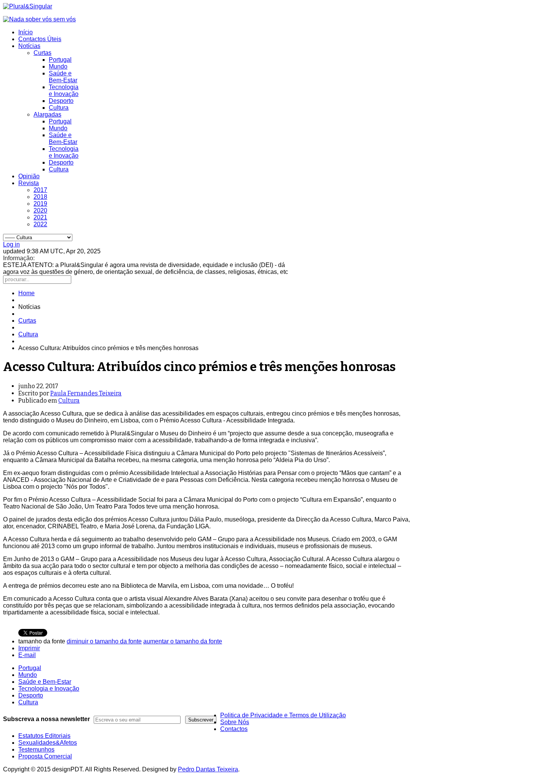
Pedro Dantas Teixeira (208, 769)
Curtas (42, 53)
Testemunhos (36, 749)
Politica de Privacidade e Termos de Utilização (283, 715)
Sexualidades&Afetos (47, 742)
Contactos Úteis (39, 39)
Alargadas (47, 114)
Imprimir (29, 648)
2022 (40, 224)
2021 (40, 217)
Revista (28, 183)
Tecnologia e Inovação (63, 90)
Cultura (59, 107)
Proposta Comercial (45, 756)
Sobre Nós (234, 722)
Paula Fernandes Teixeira (86, 393)
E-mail (27, 655)
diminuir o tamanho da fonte (104, 641)
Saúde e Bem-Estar (63, 76)
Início (25, 32)
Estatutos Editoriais (44, 736)
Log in (11, 244)
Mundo (58, 66)
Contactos (234, 729)
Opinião (29, 176)
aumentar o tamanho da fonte (182, 641)
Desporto (61, 101)
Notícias (29, 46)
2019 (40, 203)
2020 (40, 210)
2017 (40, 190)
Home (26, 293)
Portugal (60, 59)
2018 (40, 197)
